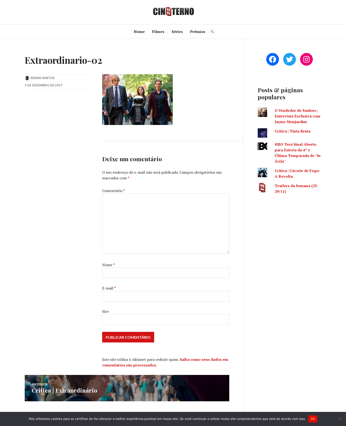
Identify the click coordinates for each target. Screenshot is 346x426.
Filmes (158, 31)
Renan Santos (43, 78)
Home (139, 31)
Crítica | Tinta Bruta (292, 131)
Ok (313, 419)
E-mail (109, 288)
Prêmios (197, 31)
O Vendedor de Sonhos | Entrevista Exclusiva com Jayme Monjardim (297, 116)
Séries (177, 31)
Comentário (113, 190)
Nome (108, 264)
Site (105, 311)
